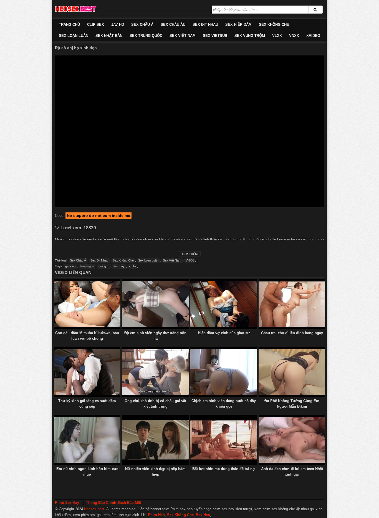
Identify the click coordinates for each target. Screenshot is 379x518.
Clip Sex (95, 24)
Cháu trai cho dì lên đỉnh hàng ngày (292, 333)
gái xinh (70, 266)
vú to (132, 266)
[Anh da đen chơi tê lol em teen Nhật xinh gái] (292, 439)
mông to (103, 266)
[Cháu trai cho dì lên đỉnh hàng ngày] (292, 304)
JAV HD (117, 24)
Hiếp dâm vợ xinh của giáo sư (224, 333)
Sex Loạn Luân (73, 36)
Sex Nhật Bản (108, 36)
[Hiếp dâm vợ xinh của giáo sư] (224, 304)
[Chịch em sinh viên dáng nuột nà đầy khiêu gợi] (224, 372)
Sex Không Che (274, 24)
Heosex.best (94, 509)
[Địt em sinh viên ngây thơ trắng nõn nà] (155, 304)
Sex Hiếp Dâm (238, 24)
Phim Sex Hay (67, 503)
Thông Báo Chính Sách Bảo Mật (113, 503)
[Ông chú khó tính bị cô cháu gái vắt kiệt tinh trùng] (155, 372)
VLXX (277, 36)
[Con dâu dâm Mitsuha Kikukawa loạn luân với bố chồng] (87, 304)
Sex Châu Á (142, 24)
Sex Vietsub (215, 36)
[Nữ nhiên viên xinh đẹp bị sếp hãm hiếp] (155, 439)
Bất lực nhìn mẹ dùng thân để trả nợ (223, 469)
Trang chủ (69, 24)
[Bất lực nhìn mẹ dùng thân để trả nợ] (224, 439)
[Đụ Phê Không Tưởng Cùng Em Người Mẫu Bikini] (292, 372)
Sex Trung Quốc (146, 36)
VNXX (294, 36)
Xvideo (313, 36)
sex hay (119, 266)
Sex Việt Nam (183, 36)
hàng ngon (87, 266)
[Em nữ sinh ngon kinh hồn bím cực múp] (87, 439)
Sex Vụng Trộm (249, 36)
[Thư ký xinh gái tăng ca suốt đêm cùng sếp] (87, 372)
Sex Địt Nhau (205, 24)
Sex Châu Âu (173, 24)
